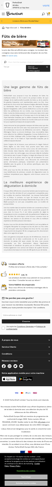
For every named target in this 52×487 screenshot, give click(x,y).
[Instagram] (9, 366)
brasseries (18, 130)
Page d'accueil (11, 28)
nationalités (37, 130)
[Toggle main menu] (3, 14)
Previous (2, 21)
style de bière (21, 149)
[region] (26, 470)
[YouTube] (21, 366)
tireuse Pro (18, 212)
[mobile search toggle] (43, 14)
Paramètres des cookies (26, 471)
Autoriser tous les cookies (26, 483)
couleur (32, 149)
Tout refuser (26, 477)
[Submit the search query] (5, 62)
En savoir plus (11, 56)
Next (50, 21)
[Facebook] (4, 366)
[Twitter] (15, 366)
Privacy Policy (15, 466)
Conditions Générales (25, 326)
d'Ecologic (42, 422)
